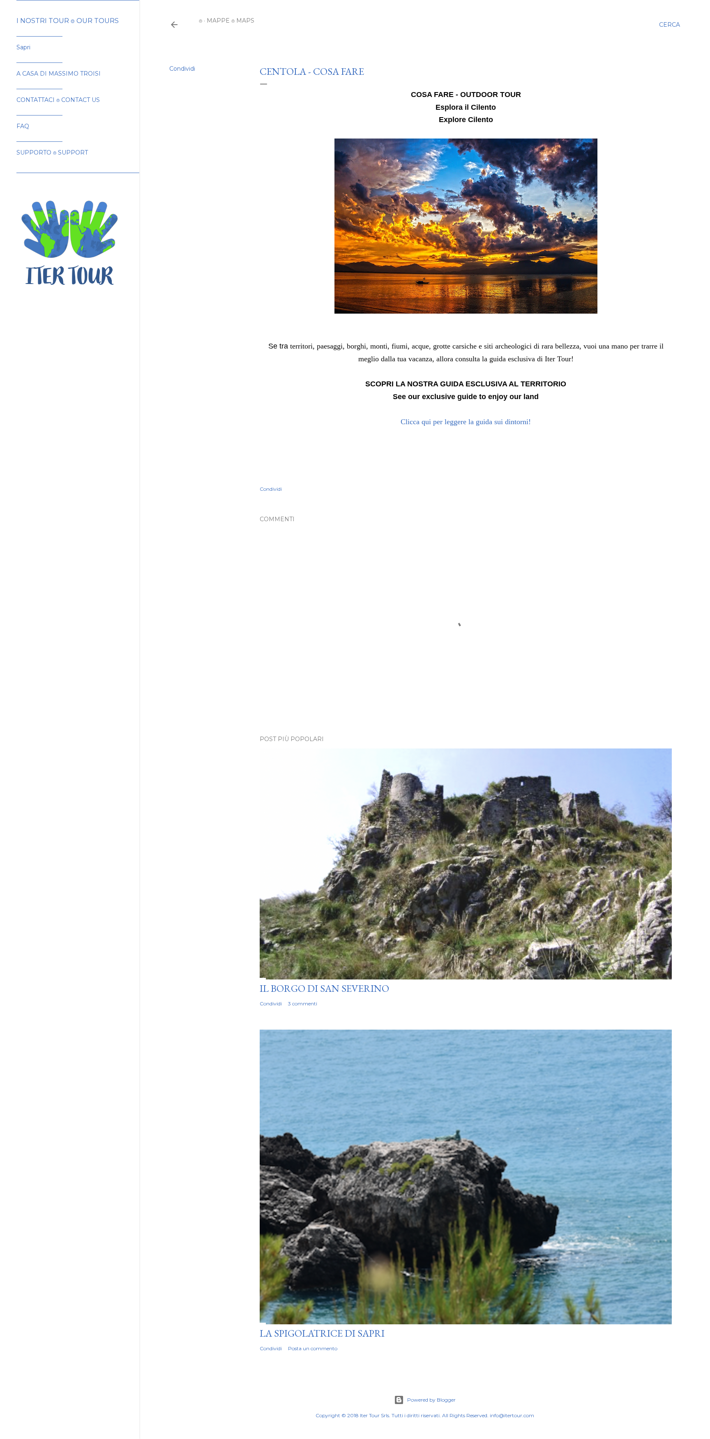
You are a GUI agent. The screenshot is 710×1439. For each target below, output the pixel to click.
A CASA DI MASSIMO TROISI (58, 73)
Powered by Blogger (431, 1400)
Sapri (23, 47)
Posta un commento (312, 1348)
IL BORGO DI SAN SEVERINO (324, 988)
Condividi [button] (182, 68)
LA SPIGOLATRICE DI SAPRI (322, 1333)
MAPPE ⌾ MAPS (230, 20)
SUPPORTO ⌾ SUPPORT (52, 152)
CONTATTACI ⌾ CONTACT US (58, 100)
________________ (39, 34)
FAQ (22, 126)
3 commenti (302, 1003)
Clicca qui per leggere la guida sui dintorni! (466, 422)
